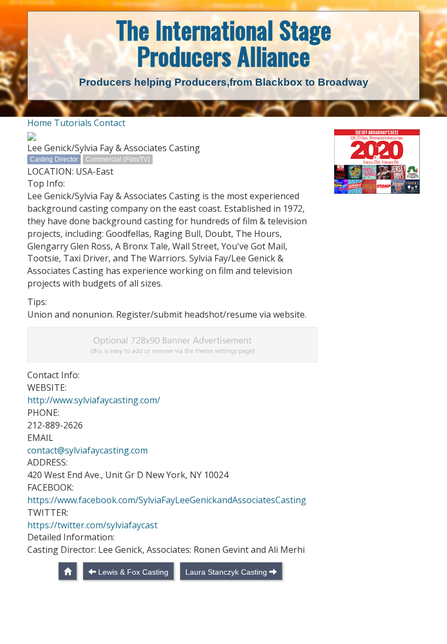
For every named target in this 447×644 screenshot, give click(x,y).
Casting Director (54, 159)
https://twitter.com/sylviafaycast (92, 525)
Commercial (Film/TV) (118, 159)
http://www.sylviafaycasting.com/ (93, 400)
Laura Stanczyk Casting (226, 572)
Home (39, 123)
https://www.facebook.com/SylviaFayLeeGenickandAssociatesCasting (166, 500)
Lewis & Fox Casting (133, 572)
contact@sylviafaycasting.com (87, 450)
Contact (109, 123)
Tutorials (73, 123)
